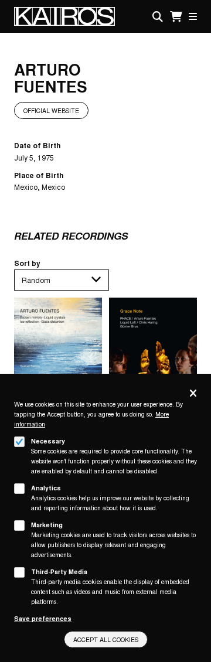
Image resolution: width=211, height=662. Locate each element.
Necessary (48, 440)
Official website (51, 110)
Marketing (47, 524)
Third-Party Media (59, 571)
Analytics (46, 487)
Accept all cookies (105, 639)
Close (193, 394)
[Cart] (176, 16)
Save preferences (43, 618)
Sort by (27, 263)
